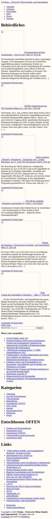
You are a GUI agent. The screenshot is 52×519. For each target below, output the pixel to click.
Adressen (10, 9)
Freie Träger (11, 406)
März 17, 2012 (40, 295)
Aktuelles (10, 7)
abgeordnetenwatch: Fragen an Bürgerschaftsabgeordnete (19, 456)
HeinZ (40, 203)
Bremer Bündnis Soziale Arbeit (19, 470)
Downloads (11, 11)
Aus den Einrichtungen (16, 396)
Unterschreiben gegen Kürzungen (20, 435)
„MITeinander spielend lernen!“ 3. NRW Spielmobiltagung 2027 (23, 351)
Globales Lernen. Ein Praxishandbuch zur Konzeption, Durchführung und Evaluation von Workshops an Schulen (26, 364)
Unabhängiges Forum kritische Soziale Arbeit (25, 498)
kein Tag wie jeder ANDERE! (19, 477)
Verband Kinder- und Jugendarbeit (20, 500)
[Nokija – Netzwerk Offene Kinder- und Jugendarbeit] (24, 2)
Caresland (5, 517)
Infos (8, 14)
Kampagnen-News (14, 410)
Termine (9, 18)
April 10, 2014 (32, 55)
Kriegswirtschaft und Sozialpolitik (20, 376)
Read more (18, 83)
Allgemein (10, 394)
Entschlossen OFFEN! (15, 403)
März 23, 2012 (7, 247)
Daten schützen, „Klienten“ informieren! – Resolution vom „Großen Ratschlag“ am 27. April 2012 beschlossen (25, 159)
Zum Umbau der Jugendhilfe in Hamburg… (23, 293)
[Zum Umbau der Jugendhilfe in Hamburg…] (21, 292)
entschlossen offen (14, 438)
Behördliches (11, 401)
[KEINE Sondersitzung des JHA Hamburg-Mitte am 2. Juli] (13, 106)
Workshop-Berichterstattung (18, 348)
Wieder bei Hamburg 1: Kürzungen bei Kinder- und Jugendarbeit (25, 244)
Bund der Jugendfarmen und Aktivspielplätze (25, 472)
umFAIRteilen (12, 496)
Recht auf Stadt (12, 489)
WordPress (25, 517)
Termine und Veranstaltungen (18, 428)
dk (40, 55)
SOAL (9, 491)
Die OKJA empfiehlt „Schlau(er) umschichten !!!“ (22, 202)
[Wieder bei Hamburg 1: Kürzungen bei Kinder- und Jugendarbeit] (21, 243)
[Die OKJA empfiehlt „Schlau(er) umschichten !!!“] (13, 201)
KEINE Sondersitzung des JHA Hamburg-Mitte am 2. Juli (24, 107)
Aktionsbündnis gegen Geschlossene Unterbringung (28, 462)
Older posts (6, 325)
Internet (9, 408)
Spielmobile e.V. (13, 493)
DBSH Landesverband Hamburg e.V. (22, 474)
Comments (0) (7, 83)
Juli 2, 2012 (33, 108)
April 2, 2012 (31, 203)
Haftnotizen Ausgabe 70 (16, 374)
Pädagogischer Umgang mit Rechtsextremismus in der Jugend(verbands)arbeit (27, 370)
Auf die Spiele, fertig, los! (17, 338)
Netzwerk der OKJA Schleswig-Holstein (23, 486)
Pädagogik (10, 413)
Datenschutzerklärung (15, 507)
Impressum (11, 505)
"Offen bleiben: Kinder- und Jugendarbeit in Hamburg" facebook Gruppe (25, 452)
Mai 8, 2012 (42, 162)
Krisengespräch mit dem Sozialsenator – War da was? (23, 53)
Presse (9, 16)
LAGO (9, 484)
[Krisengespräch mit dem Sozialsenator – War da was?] (13, 52)
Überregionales (12, 399)
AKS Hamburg (12, 460)
